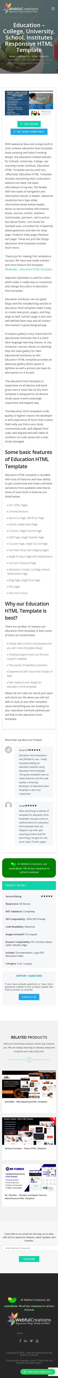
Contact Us (29, 997)
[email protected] (32, 1333)
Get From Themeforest (31, 131)
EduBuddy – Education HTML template (28, 269)
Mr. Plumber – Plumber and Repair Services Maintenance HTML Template (26, 1197)
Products (23, 56)
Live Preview (31, 124)
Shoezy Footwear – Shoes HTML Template (25, 1148)
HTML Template (40, 56)
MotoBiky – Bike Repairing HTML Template (26, 1101)
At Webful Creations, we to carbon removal (29, 868)
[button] (37, 1372)
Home (12, 56)
